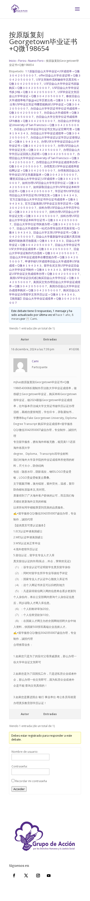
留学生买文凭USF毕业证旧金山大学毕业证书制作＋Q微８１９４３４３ (44, 268)
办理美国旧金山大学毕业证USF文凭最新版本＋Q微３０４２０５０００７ (44, 172)
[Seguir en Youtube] (48, 875)
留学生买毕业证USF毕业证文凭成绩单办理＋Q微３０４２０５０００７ (44, 272)
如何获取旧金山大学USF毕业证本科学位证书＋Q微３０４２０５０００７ (44, 189)
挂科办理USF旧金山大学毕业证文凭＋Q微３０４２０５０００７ (44, 214)
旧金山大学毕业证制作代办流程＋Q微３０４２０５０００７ (44, 251)
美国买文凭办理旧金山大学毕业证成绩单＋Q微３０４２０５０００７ (44, 284)
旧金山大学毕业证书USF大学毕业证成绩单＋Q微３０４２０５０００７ (44, 247)
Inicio (12, 61)
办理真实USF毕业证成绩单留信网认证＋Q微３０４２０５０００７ (44, 168)
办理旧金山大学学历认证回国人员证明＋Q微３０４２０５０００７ (44, 152)
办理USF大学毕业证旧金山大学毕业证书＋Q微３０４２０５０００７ (44, 144)
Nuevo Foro (36, 61)
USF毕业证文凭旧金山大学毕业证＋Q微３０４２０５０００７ (44, 94)
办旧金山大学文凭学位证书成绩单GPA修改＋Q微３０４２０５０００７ (43, 119)
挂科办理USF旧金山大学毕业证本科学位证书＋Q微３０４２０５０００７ (44, 220)
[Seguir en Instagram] (38, 875)
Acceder (19, 789)
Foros (22, 61)
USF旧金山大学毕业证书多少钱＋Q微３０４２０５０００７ (44, 90)
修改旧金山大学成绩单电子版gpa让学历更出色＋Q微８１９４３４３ (44, 98)
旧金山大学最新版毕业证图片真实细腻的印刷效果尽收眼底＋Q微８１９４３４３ (44, 239)
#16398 (74, 349)
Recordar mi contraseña (31, 781)
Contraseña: (19, 766)
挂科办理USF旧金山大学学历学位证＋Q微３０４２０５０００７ (44, 210)
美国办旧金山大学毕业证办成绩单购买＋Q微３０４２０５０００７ (44, 288)
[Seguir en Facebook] (14, 875)
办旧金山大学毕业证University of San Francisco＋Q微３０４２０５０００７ (44, 125)
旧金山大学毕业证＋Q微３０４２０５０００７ (44, 243)
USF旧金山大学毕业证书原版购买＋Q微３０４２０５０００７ (44, 86)
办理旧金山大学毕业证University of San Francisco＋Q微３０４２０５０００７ (44, 158)
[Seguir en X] (26, 875)
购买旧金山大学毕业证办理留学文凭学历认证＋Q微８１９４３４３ (44, 292)
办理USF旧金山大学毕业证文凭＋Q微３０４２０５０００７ (44, 148)
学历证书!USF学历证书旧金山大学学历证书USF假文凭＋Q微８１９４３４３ (44, 193)
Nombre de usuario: (25, 752)
